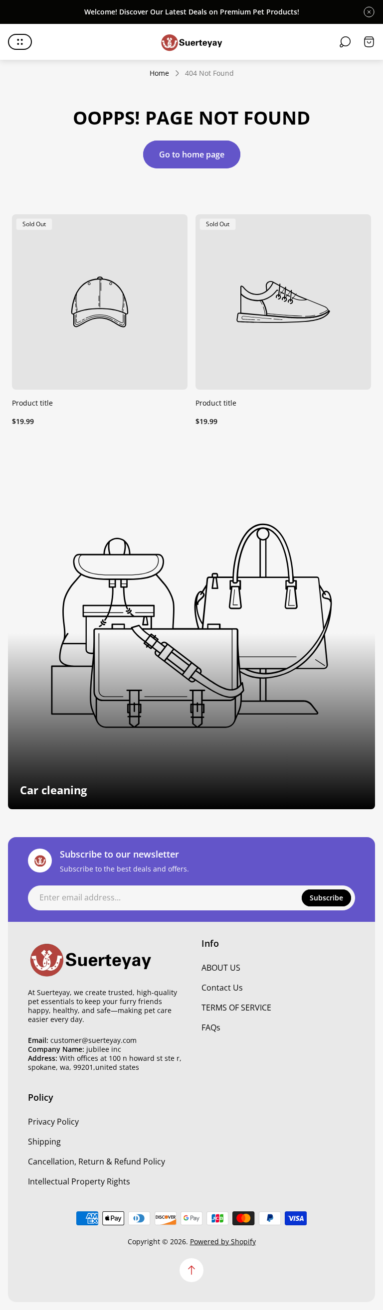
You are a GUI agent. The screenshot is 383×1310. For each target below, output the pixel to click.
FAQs (210, 1027)
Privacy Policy (53, 1121)
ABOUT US (220, 967)
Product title (32, 403)
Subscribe (326, 897)
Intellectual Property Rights (79, 1181)
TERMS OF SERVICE (236, 1007)
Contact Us (222, 987)
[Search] (345, 42)
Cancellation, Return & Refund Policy (96, 1161)
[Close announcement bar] (369, 12)
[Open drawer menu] (20, 42)
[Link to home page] (90, 959)
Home (159, 73)
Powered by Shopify (223, 1241)
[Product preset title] (100, 302)
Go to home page (191, 154)
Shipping (44, 1141)
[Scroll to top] (191, 1270)
